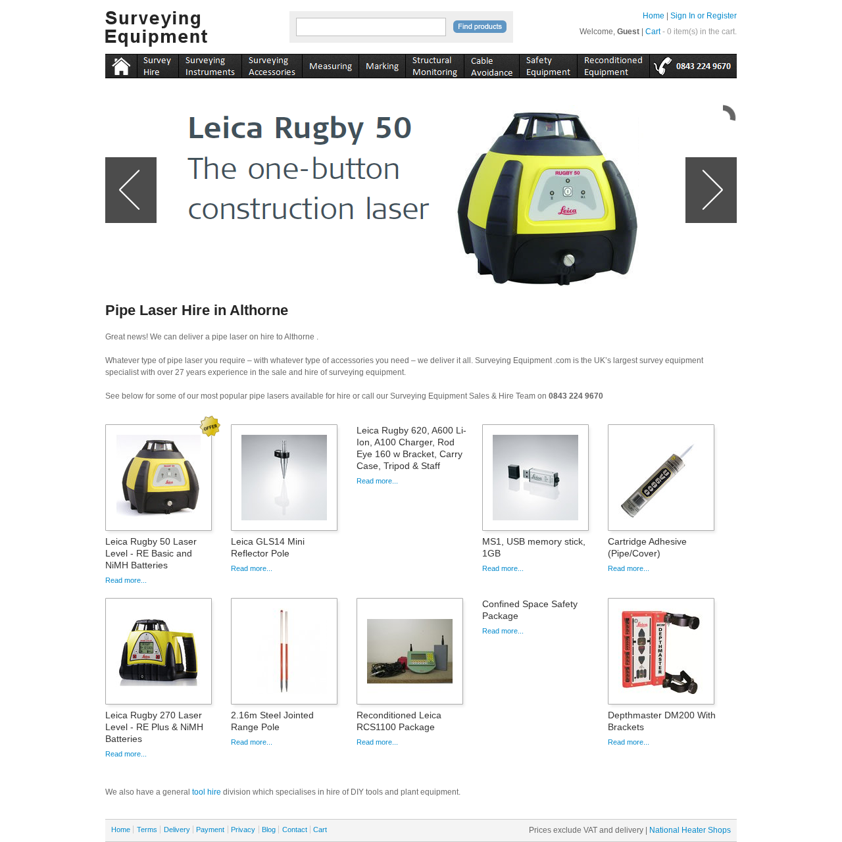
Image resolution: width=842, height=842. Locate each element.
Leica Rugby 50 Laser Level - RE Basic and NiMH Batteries (151, 553)
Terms (147, 829)
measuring (330, 63)
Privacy (243, 829)
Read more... (126, 580)
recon (613, 63)
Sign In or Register (703, 15)
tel (693, 63)
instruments (157, 63)
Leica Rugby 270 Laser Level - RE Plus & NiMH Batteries (154, 727)
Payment (210, 829)
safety (548, 63)
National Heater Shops (690, 830)
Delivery (177, 829)
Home (653, 15)
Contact (294, 829)
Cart (652, 31)
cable (491, 63)
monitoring (434, 63)
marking (382, 63)
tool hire (206, 792)
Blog (269, 829)
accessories (271, 63)
